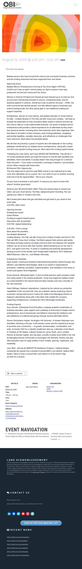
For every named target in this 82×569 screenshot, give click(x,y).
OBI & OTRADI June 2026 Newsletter (17, 544)
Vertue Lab (50, 386)
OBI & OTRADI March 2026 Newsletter (18, 555)
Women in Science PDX (54, 391)
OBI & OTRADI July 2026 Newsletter (17, 541)
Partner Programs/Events (14, 406)
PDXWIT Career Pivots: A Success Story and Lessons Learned (61, 436)
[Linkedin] (9, 513)
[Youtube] (23, 513)
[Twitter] (18, 513)
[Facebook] (14, 513)
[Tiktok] (32, 513)
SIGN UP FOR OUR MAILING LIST (41, 523)
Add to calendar (16, 373)
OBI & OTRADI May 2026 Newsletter (17, 548)
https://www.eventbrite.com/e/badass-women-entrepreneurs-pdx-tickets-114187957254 (14, 414)
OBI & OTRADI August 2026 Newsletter (18, 537)
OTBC (49, 389)
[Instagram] (27, 513)
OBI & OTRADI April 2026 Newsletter (17, 551)
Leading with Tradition (38, 472)
